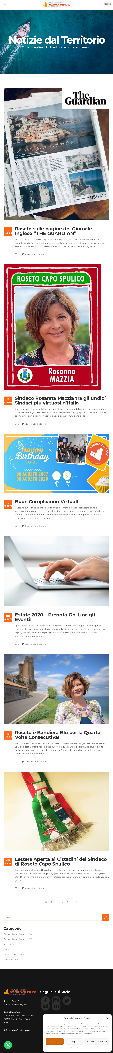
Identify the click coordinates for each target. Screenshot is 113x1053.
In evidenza (9, 944)
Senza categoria (12, 959)
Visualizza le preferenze (96, 1041)
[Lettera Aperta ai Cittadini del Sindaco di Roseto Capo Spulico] (56, 811)
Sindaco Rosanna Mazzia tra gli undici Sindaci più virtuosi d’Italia (60, 400)
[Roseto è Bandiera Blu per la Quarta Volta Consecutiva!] (56, 689)
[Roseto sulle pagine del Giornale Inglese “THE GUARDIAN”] (56, 154)
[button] (107, 1018)
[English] (105, 3)
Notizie (7, 949)
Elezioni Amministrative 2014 (18, 934)
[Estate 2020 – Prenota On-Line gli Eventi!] (56, 571)
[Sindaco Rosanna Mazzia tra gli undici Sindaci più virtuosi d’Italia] (52, 327)
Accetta (54, 1041)
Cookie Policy (76, 1048)
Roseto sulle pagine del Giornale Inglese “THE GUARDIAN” (53, 231)
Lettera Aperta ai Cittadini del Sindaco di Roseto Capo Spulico (61, 861)
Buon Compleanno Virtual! (46, 501)
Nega (74, 1041)
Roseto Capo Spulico (35, 254)
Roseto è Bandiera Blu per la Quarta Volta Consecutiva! (58, 735)
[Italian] (109, 3)
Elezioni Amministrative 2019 (18, 939)
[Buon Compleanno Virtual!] (56, 463)
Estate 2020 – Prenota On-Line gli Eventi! (55, 617)
